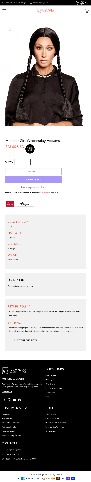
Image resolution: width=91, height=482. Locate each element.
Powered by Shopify (53, 475)
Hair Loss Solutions (9, 431)
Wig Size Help (51, 414)
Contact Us (6, 414)
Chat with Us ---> (12, 454)
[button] (86, 2)
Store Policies (7, 418)
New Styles (50, 380)
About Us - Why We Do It (11, 436)
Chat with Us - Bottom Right (15, 3)
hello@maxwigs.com (41, 3)
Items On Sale (51, 375)
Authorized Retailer (9, 427)
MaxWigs (40, 475)
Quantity (9, 161)
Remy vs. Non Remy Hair (55, 427)
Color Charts (50, 384)
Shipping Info (50, 392)
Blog (47, 397)
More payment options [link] (33, 187)
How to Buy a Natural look (56, 423)
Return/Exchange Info (54, 388)
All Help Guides (51, 431)
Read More (7, 392)
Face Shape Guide (52, 418)
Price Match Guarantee (10, 423)
